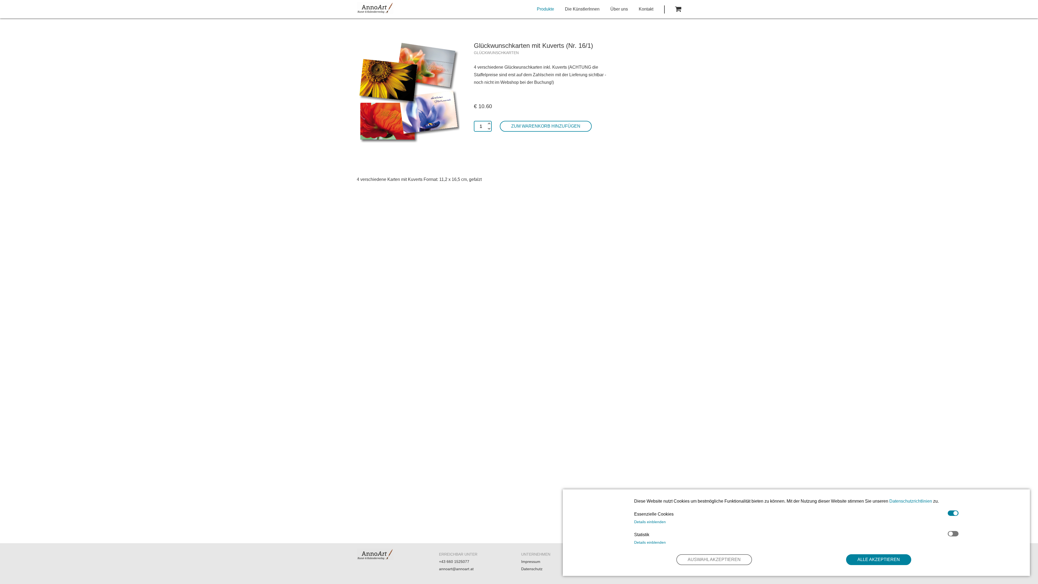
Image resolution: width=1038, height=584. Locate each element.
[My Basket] (678, 9)
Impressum (530, 561)
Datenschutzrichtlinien (910, 501)
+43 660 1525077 (454, 561)
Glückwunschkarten (496, 53)
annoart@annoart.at (456, 569)
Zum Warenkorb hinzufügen (545, 126)
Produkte (545, 9)
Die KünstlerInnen (582, 9)
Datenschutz (532, 569)
